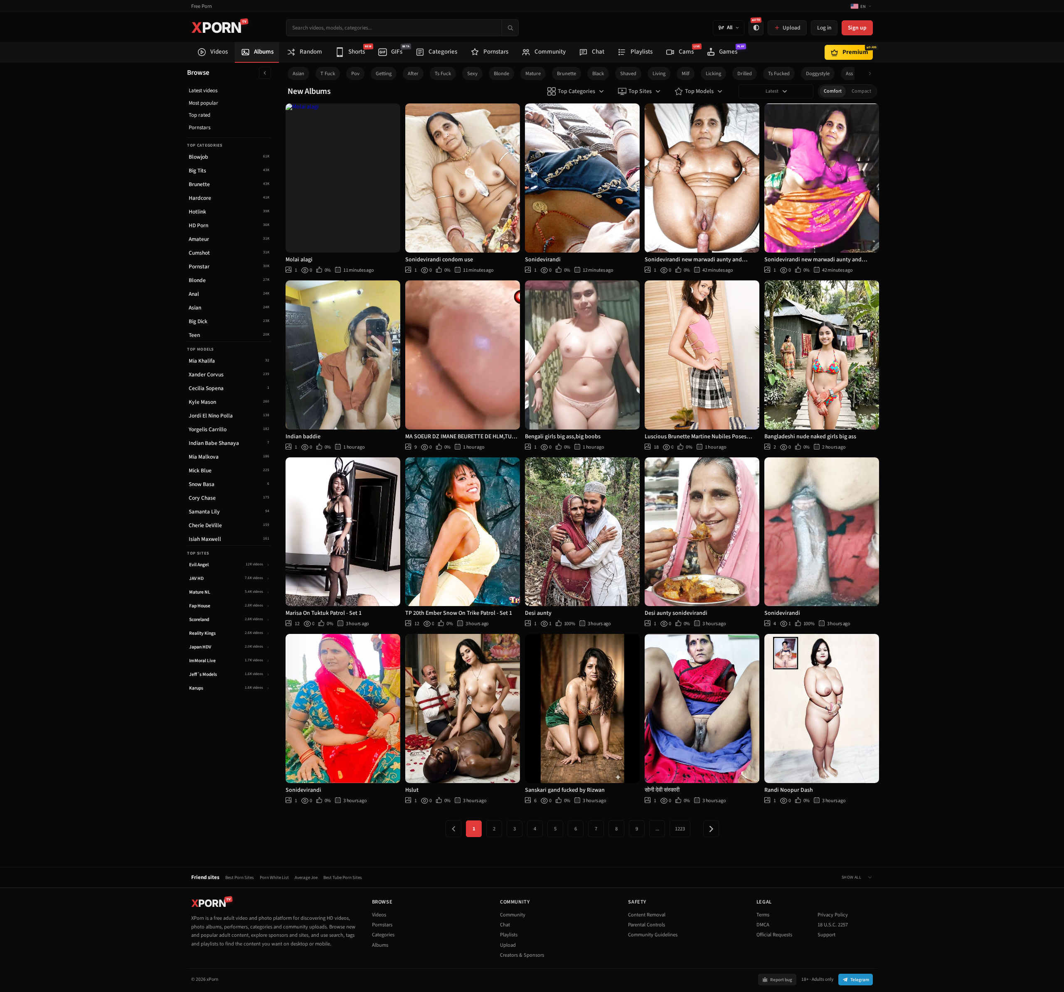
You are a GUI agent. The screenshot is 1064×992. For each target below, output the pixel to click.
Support (826, 934)
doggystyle (818, 73)
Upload (508, 945)
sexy (472, 73)
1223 (680, 828)
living (659, 73)
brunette (566, 73)
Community (512, 914)
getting (384, 73)
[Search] (510, 28)
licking (713, 73)
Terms (762, 914)
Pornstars (199, 127)
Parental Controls (646, 924)
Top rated (199, 115)
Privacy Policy (833, 914)
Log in (824, 28)
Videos (379, 914)
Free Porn (201, 6)
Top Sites (640, 91)
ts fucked (779, 73)
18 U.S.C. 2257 (833, 924)
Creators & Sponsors (522, 955)
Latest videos (203, 90)
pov (355, 73)
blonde (501, 73)
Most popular (203, 103)
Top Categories (576, 91)
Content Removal (646, 914)
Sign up (857, 28)
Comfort (833, 91)
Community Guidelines (652, 934)
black (598, 73)
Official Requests (774, 934)
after (413, 73)
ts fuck (443, 73)
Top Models (699, 91)
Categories (383, 934)
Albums (380, 945)
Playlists (508, 934)
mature (533, 73)
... (657, 828)
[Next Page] (711, 828)
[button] (872, 74)
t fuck (327, 73)
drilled (744, 73)
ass (849, 73)
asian (298, 73)
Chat (505, 924)
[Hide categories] (265, 73)
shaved (628, 73)
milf (686, 73)
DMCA (762, 924)
